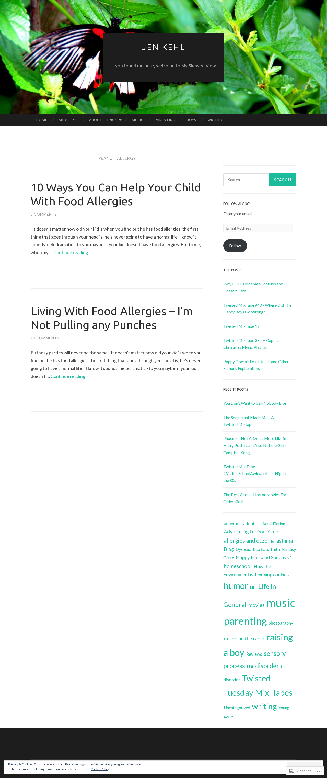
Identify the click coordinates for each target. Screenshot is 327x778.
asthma (284, 540)
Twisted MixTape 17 (241, 326)
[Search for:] (259, 179)
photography (280, 623)
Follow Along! (236, 204)
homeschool (238, 566)
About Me (68, 120)
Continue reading (70, 252)
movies (256, 605)
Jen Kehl (163, 47)
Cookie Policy (100, 769)
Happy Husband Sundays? (263, 557)
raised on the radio (244, 638)
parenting (245, 621)
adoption (252, 523)
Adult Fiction (273, 523)
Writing (215, 120)
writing (264, 706)
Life (253, 587)
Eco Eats (261, 549)
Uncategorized (237, 707)
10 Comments (45, 338)
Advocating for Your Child (251, 531)
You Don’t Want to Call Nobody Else (254, 403)
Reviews (254, 654)
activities (232, 523)
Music (138, 120)
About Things (103, 120)
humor (236, 585)
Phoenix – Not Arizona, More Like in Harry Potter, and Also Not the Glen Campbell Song (254, 445)
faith (275, 549)
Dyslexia (243, 549)
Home (41, 120)
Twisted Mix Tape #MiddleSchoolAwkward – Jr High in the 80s (255, 473)
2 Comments (44, 214)
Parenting (165, 120)
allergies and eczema (249, 540)
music (280, 602)
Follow (235, 245)
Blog (229, 549)
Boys (191, 120)
